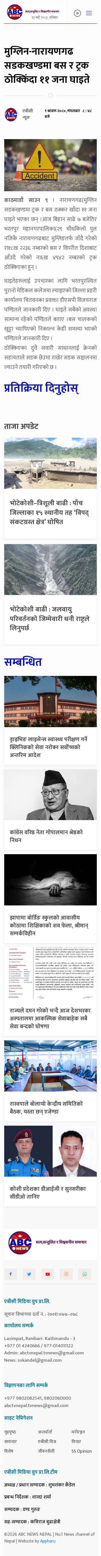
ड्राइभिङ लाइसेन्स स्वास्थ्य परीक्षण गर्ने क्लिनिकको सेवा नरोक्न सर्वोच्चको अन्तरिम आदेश (48, 747)
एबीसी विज (47, 1442)
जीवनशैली (46, 1451)
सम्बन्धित (23, 662)
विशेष (8, 1451)
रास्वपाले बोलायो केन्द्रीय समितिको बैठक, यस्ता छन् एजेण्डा (46, 1108)
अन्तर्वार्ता (45, 1432)
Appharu (48, 1541)
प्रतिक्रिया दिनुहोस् (41, 388)
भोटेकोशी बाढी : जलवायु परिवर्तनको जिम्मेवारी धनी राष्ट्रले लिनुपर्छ (49, 619)
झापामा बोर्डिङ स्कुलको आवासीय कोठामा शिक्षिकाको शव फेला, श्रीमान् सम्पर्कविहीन (49, 925)
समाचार (10, 1442)
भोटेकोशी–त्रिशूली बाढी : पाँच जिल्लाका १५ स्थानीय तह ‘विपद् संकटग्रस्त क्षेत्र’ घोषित (49, 513)
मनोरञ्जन (78, 1432)
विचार (76, 1442)
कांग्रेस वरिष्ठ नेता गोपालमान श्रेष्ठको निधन (46, 836)
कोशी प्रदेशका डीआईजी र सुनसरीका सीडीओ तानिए (48, 1193)
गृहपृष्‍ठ (10, 1432)
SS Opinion (82, 1451)
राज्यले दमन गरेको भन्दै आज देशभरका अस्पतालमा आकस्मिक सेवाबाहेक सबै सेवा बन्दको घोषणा (50, 1018)
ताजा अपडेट (21, 426)
